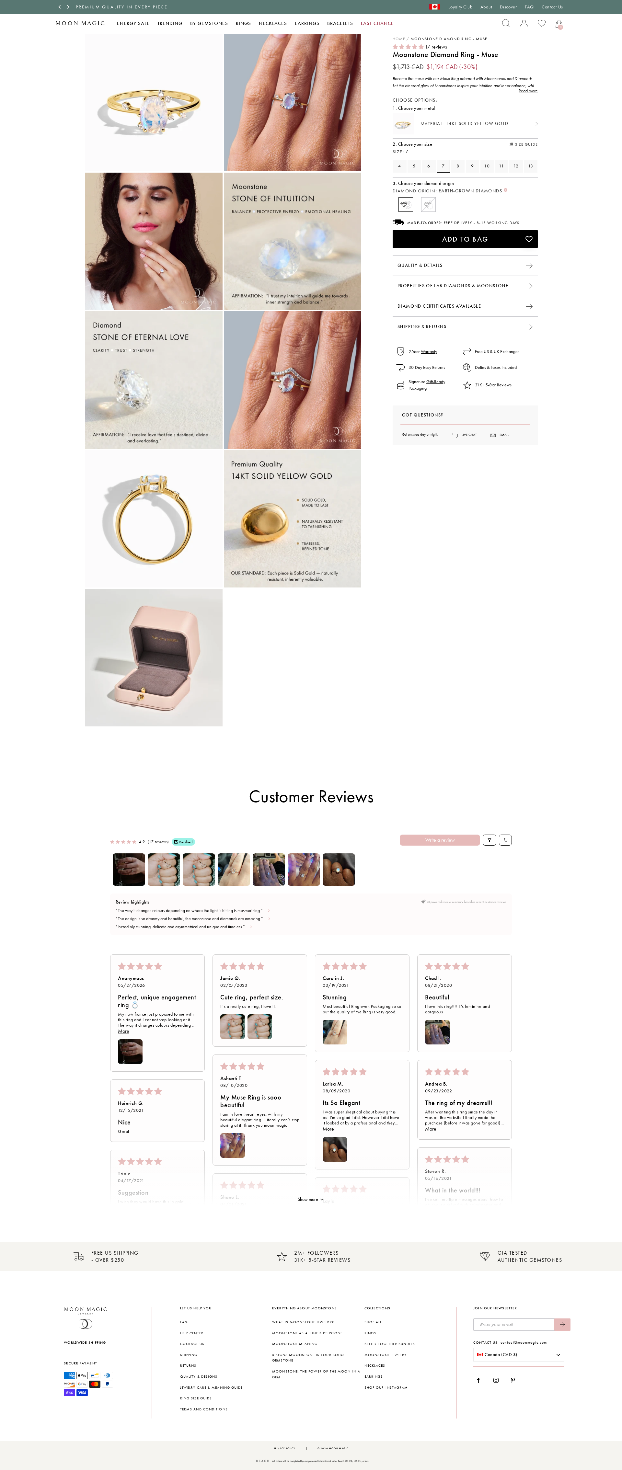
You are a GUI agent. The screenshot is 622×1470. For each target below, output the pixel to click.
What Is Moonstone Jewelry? (303, 1322)
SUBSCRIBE (562, 1324)
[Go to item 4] (234, 869)
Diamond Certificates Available (439, 306)
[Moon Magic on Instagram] (497, 1380)
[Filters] (489, 840)
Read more (528, 91)
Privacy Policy (284, 1448)
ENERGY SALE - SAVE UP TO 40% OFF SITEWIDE (138, 7)
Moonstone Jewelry (385, 1355)
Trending (169, 23)
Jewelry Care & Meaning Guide (211, 1387)
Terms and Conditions (204, 1409)
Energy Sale (133, 23)
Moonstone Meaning (294, 1344)
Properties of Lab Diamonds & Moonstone (452, 286)
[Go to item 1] (129, 869)
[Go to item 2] (164, 869)
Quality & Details (420, 265)
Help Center (191, 1333)
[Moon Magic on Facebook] (480, 1380)
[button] (409, 47)
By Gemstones (209, 23)
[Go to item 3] (199, 869)
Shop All (373, 1322)
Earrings (307, 23)
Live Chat (469, 435)
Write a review (440, 840)
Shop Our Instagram (386, 1387)
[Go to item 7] (339, 869)
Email (504, 435)
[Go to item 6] (304, 869)
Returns (188, 1365)
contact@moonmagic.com (524, 1342)
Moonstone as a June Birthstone (307, 1333)
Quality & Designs (199, 1376)
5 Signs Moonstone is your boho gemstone (308, 1358)
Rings (243, 23)
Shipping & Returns (421, 326)
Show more (308, 1199)
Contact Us (552, 7)
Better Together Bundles (389, 1344)
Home (399, 39)
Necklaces (273, 23)
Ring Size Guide (196, 1398)
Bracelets (340, 23)
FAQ (529, 7)
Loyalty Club (460, 7)
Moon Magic (338, 1448)
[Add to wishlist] (529, 239)
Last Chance (377, 23)
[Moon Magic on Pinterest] (514, 1380)
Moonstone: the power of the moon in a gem (316, 1374)
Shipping (189, 1355)
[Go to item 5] (269, 869)
